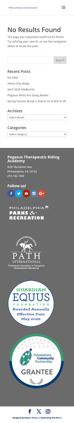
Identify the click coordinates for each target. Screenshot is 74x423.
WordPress (57, 417)
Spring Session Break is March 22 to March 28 (36, 101)
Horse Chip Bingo (18, 83)
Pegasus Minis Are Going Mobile (28, 95)
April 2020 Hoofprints (21, 89)
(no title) (12, 77)
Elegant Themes (31, 417)
